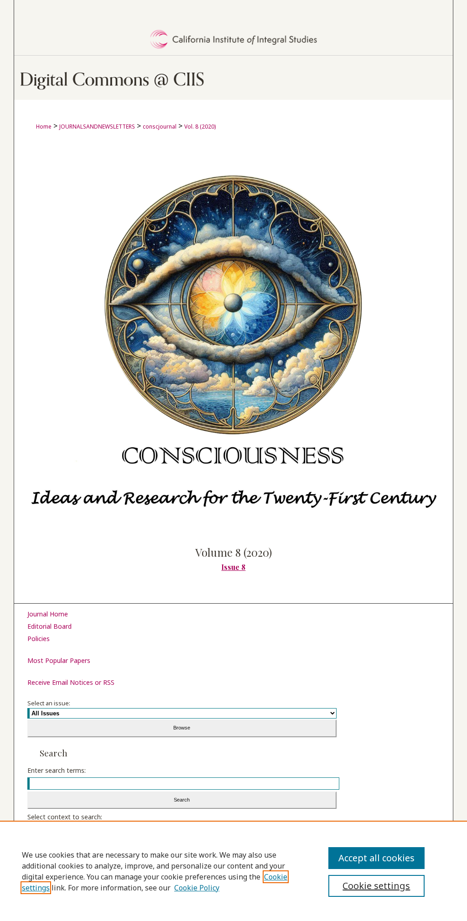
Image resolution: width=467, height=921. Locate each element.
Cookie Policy (196, 888)
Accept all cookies (376, 858)
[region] (233, 871)
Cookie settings (376, 886)
